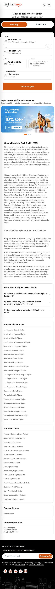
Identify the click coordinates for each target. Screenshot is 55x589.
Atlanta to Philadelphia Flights (15, 371)
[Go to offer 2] (28, 134)
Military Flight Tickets (12, 479)
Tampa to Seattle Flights (13, 395)
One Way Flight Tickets (12, 442)
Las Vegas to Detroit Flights (14, 330)
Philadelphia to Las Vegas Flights (16, 415)
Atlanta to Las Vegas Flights (14, 354)
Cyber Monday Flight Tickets (15, 495)
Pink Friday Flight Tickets (13, 454)
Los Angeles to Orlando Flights (15, 387)
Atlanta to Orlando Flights (13, 358)
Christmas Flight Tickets (13, 487)
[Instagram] (10, 571)
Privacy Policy (20, 564)
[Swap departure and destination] (47, 46)
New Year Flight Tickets (13, 491)
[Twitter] (20, 571)
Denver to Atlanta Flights (13, 391)
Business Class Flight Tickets (15, 458)
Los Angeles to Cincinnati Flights (16, 383)
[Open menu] (49, 4)
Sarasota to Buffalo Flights (14, 419)
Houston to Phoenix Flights (14, 350)
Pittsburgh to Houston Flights (15, 399)
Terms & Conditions (36, 564)
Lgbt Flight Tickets (11, 467)
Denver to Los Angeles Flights (15, 346)
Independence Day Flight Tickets (16, 450)
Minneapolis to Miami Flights (14, 403)
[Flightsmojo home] (12, 4)
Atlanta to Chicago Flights (13, 362)
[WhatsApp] (26, 571)
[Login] (44, 5)
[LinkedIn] (15, 571)
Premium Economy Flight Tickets (16, 434)
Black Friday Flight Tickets (14, 471)
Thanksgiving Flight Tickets (14, 499)
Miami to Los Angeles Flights (14, 334)
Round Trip (41, 24)
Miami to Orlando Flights (13, 338)
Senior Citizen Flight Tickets (14, 438)
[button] (27, 41)
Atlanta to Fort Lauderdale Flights (16, 366)
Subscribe (44, 556)
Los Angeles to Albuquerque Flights (17, 375)
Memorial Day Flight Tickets (14, 475)
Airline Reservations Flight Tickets (17, 483)
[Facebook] (5, 571)
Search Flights (27, 86)
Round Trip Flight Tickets (13, 446)
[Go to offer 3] (30, 134)
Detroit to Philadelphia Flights (15, 411)
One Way (14, 24)
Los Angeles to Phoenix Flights (15, 379)
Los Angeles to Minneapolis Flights (17, 342)
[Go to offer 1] (25, 134)
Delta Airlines (9, 514)
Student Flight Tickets (12, 462)
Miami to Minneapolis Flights (14, 407)
